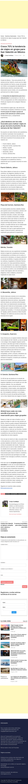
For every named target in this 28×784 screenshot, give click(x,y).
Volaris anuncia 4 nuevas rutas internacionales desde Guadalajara (19, 662)
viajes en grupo (22, 493)
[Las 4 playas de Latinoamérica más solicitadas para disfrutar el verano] (5, 678)
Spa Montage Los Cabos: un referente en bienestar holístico (19, 669)
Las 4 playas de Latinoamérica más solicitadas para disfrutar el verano (19, 678)
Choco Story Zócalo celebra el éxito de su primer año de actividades (18, 636)
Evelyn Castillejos (9, 55)
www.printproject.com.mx (7, 767)
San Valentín (14, 493)
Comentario (4, 544)
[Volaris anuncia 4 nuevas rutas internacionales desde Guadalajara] (5, 665)
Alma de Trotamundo (16, 780)
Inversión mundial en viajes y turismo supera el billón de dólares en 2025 (18, 644)
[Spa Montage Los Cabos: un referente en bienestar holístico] (5, 673)
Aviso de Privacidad (14, 747)
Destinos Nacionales (10, 36)
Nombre (3, 562)
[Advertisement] (14, 15)
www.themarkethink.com (7, 760)
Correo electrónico (7, 568)
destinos (8, 493)
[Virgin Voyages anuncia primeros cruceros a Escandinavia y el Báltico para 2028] (5, 630)
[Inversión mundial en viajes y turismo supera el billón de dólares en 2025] (5, 647)
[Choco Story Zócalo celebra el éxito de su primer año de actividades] (5, 639)
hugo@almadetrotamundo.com (9, 731)
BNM (16, 782)
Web (2, 575)
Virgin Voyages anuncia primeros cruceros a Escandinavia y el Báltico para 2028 (18, 627)
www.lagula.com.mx (6, 774)
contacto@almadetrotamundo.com (10, 729)
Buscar (2, 584)
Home (2, 36)
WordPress (10, 782)
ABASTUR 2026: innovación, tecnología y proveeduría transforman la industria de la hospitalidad (18, 653)
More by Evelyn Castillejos (15, 514)
